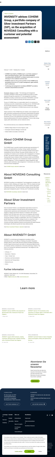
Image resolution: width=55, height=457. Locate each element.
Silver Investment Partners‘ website (14, 227)
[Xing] (32, 41)
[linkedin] (46, 69)
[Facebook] (26, 41)
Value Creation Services (48, 200)
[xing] (52, 415)
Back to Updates (9, 13)
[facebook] (49, 415)
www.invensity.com (24, 276)
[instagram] (47, 415)
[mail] (48, 69)
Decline (40, 451)
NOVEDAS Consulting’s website (13, 192)
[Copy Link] (38, 41)
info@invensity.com (12, 276)
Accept (29, 451)
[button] (3, 2)
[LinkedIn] (29, 41)
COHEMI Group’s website (12, 166)
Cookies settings (18, 451)
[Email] (35, 41)
